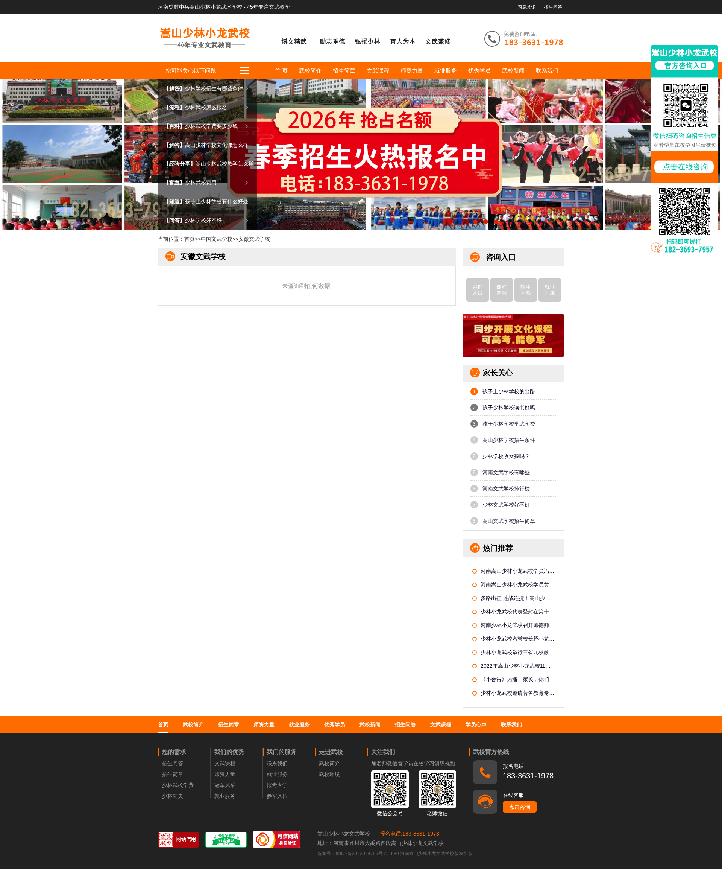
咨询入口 (477, 290)
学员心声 (476, 724)
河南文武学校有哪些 (501, 472)
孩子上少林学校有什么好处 (206, 201)
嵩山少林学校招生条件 (504, 440)
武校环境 (329, 774)
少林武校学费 (178, 785)
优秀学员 (479, 70)
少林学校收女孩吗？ (501, 456)
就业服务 (445, 70)
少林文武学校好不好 (501, 505)
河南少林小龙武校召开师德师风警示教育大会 (533, 625)
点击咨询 (519, 807)
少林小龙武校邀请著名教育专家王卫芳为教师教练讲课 (544, 693)
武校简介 (310, 70)
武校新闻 (513, 70)
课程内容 (501, 290)
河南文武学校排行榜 (501, 488)
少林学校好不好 (193, 220)
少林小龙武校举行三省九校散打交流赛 (525, 652)
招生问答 (553, 7)
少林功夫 (172, 796)
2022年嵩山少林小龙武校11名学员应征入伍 (531, 666)
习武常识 (527, 7)
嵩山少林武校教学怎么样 (208, 164)
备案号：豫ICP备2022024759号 (350, 853)
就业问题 (550, 290)
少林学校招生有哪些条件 (203, 88)
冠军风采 (224, 785)
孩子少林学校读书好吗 (504, 408)
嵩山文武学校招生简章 (504, 521)
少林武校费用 (190, 183)
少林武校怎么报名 (195, 107)
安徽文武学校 (254, 239)
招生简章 (344, 70)
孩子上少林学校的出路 (504, 391)
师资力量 (411, 70)
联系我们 (547, 70)
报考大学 (277, 785)
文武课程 (378, 70)
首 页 (281, 70)
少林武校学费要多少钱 (201, 126)
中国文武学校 (216, 239)
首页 (189, 239)
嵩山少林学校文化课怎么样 (206, 145)
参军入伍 (277, 796)
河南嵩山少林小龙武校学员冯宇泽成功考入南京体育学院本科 (552, 571)
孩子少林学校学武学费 (504, 424)
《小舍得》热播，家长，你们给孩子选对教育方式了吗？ (546, 679)
